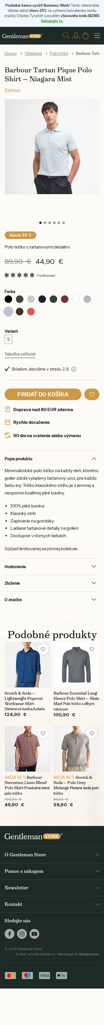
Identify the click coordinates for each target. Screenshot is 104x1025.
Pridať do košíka (42, 394)
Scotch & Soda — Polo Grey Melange (72, 782)
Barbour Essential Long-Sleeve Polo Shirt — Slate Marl (76, 698)
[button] (40, 223)
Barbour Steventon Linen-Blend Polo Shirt (26, 782)
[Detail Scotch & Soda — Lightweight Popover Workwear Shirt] (28, 665)
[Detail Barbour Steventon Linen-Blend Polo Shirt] (28, 749)
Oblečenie (33, 53)
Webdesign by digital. (78, 954)
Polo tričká (59, 53)
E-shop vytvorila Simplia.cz (35, 954)
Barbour (13, 89)
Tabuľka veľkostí (20, 354)
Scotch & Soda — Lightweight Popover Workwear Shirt (24, 698)
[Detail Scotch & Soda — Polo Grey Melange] (76, 749)
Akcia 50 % (20, 235)
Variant (11, 331)
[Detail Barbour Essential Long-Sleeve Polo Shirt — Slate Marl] (76, 665)
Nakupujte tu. (52, 21)
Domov (11, 53)
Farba (10, 291)
